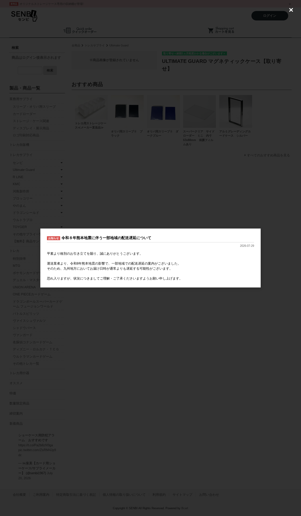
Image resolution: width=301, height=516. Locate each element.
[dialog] (150, 258)
